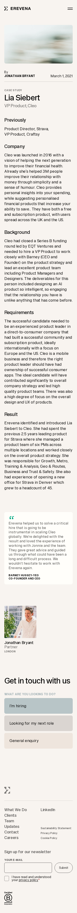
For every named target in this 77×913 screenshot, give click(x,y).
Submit (63, 867)
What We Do (15, 809)
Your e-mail (13, 860)
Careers (11, 837)
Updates (11, 826)
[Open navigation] (70, 8)
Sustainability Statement (56, 828)
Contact (11, 832)
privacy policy (28, 880)
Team (9, 821)
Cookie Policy (49, 838)
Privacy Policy (49, 833)
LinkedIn (48, 809)
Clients (10, 815)
